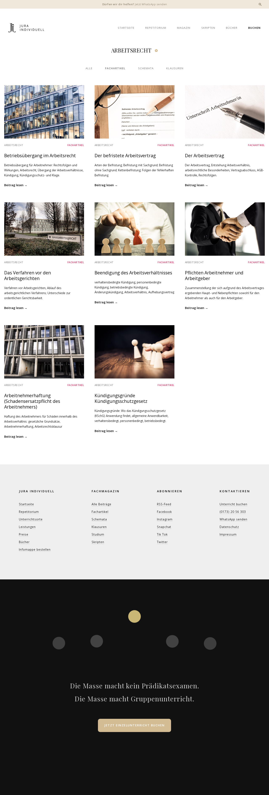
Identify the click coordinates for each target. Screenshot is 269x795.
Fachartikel (115, 68)
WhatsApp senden (233, 519)
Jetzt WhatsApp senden (151, 4)
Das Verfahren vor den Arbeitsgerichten (27, 275)
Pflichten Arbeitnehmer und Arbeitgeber (214, 275)
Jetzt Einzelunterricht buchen (134, 725)
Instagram (165, 519)
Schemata (146, 68)
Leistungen (27, 527)
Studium (98, 534)
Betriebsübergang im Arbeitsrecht (40, 155)
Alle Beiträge (101, 504)
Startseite (126, 28)
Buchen (254, 28)
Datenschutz (229, 527)
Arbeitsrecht (13, 145)
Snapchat (164, 527)
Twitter (162, 542)
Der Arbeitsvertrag (204, 155)
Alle (89, 68)
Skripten (208, 28)
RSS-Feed (164, 504)
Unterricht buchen (233, 504)
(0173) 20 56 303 (233, 512)
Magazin (183, 28)
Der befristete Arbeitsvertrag (125, 155)
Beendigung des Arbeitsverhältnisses (133, 273)
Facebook (164, 512)
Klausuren (174, 68)
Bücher (231, 28)
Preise (23, 534)
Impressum (228, 534)
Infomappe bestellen (35, 549)
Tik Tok (162, 534)
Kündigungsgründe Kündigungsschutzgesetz (121, 398)
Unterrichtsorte (31, 519)
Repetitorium (155, 28)
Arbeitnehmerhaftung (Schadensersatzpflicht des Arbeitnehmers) (32, 401)
